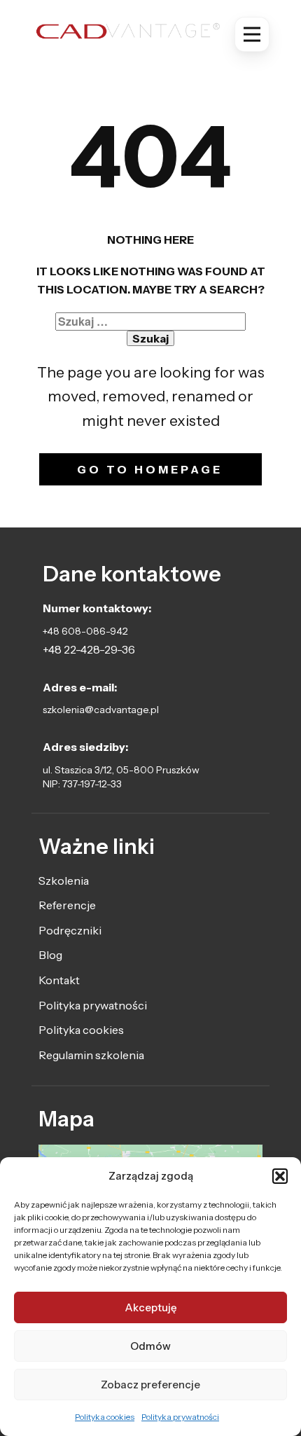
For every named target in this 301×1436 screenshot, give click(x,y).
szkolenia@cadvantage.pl (101, 709)
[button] (280, 1176)
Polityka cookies (104, 1416)
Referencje (67, 905)
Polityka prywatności (180, 1416)
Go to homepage (150, 469)
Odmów (150, 1346)
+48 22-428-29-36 (89, 649)
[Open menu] (252, 34)
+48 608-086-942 (85, 631)
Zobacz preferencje (150, 1384)
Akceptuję (151, 1307)
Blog (50, 955)
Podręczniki (70, 930)
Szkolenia (63, 881)
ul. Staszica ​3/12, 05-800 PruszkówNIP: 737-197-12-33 (121, 777)
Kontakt (59, 980)
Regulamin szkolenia (91, 1055)
